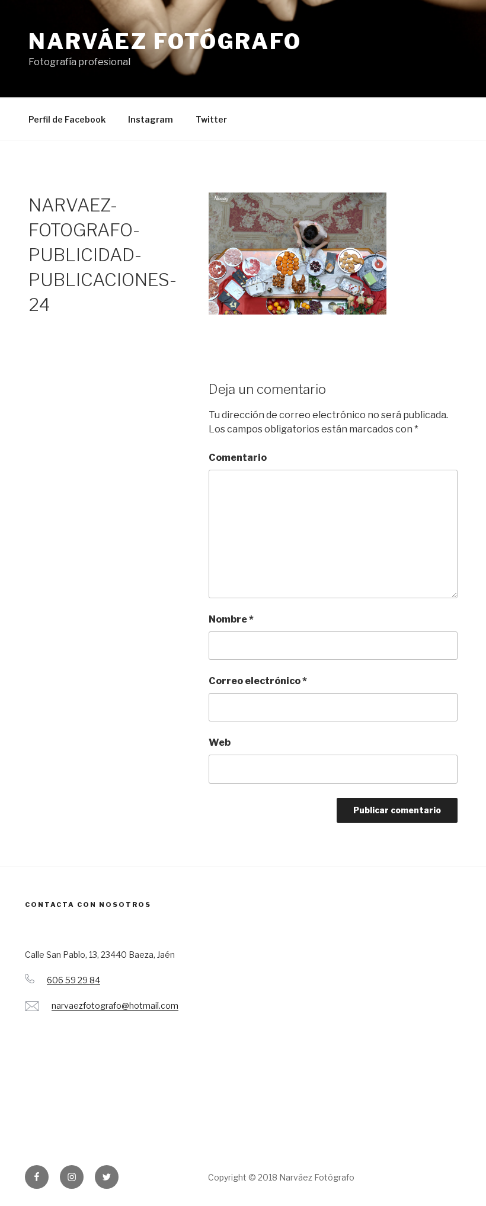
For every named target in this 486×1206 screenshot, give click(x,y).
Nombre (231, 619)
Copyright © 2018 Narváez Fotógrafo (281, 1177)
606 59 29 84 (73, 980)
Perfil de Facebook (66, 119)
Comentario (238, 457)
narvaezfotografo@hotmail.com (115, 1005)
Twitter (211, 119)
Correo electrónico (258, 681)
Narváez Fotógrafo (165, 41)
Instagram (150, 119)
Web (220, 742)
